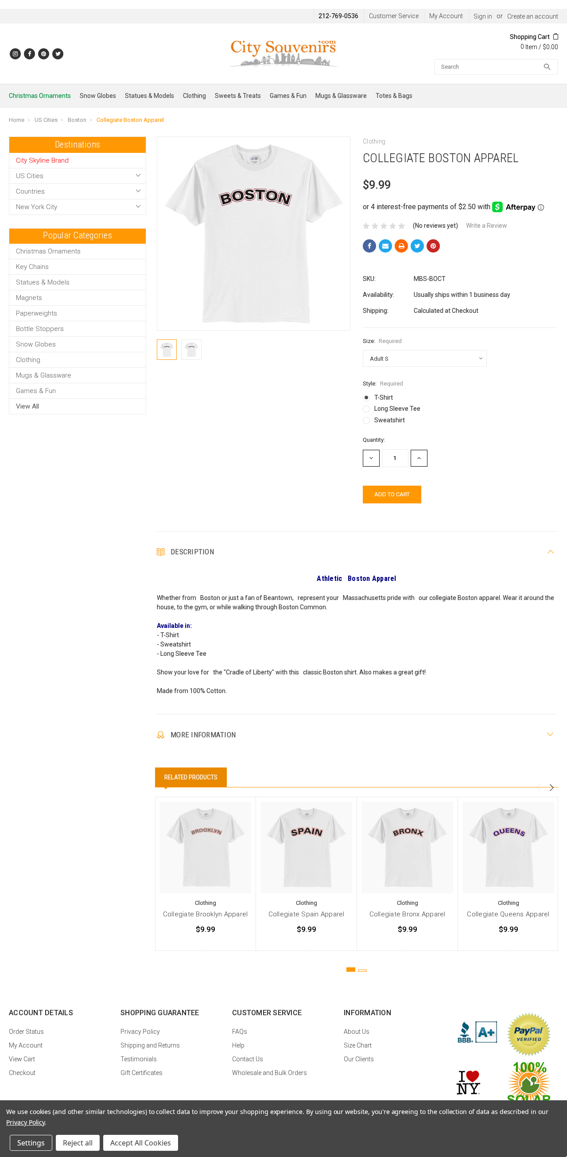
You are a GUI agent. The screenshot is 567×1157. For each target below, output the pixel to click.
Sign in (483, 16)
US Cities (46, 120)
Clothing (194, 95)
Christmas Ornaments (40, 95)
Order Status (26, 1031)
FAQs (239, 1031)
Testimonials (138, 1059)
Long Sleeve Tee (397, 408)
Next (551, 788)
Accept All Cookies (140, 1143)
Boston (77, 120)
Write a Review (486, 225)
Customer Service (394, 15)
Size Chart (358, 1045)
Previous (538, 788)
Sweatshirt (389, 420)
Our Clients (359, 1059)
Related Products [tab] (190, 777)
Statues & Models (149, 95)
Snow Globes (98, 95)
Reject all (78, 1143)
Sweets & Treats (238, 95)
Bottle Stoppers (40, 329)
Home (16, 120)
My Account (446, 15)
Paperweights (36, 313)
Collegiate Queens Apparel (508, 914)
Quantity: (374, 439)
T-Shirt (383, 397)
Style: (383, 383)
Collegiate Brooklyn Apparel (205, 914)
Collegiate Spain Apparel (306, 914)
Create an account (532, 16)
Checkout (22, 1072)
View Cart (22, 1059)
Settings (31, 1143)
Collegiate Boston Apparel (130, 120)
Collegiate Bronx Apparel (407, 914)
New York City (36, 207)
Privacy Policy (140, 1031)
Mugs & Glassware (341, 95)
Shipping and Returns (150, 1045)
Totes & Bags (394, 95)
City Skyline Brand (42, 160)
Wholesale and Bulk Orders (269, 1072)
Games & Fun (288, 95)
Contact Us (247, 1059)
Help (238, 1045)
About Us (356, 1031)
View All (27, 406)
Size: (382, 341)
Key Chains (32, 267)
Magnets (29, 298)
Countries (30, 191)
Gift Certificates (141, 1072)
